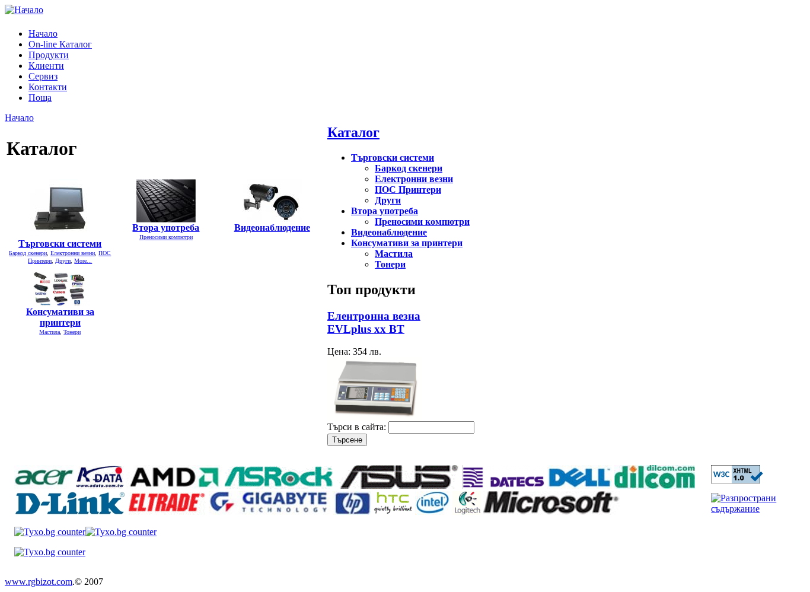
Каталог (353, 132)
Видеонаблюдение (272, 227)
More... (83, 260)
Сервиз (43, 76)
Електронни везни (72, 253)
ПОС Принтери (408, 189)
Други (63, 260)
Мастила (49, 332)
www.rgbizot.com (38, 582)
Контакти (47, 87)
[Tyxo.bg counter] (49, 532)
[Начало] (24, 10)
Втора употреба (165, 227)
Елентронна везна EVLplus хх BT (373, 322)
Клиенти (46, 66)
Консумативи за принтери (60, 317)
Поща (40, 98)
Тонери (72, 332)
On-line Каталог (60, 44)
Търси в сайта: (357, 427)
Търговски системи (59, 243)
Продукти (48, 55)
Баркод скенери (28, 253)
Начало (43, 33)
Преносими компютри (166, 237)
